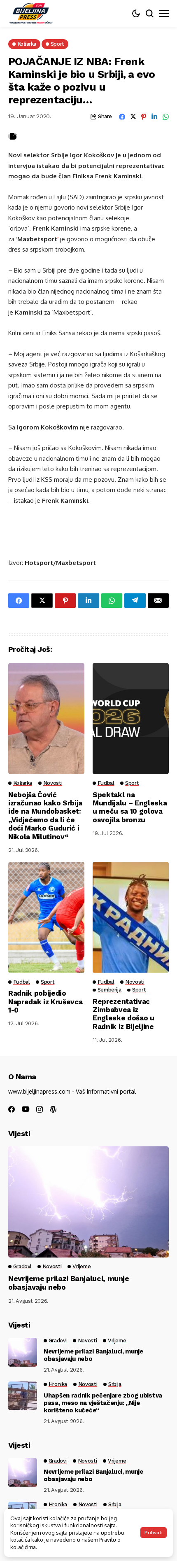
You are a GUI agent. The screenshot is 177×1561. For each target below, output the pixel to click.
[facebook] (11, 1109)
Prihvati (153, 1532)
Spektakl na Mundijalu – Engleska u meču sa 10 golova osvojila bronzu (130, 807)
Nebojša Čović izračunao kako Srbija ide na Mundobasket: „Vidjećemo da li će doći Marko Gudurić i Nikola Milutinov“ (45, 816)
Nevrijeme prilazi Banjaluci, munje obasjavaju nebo (93, 1355)
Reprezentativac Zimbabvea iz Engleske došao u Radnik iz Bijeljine (123, 1014)
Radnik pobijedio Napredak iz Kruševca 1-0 (45, 1001)
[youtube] (25, 1109)
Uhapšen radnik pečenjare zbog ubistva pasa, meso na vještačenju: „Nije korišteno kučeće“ (103, 1403)
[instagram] (39, 1109)
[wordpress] (53, 1109)
